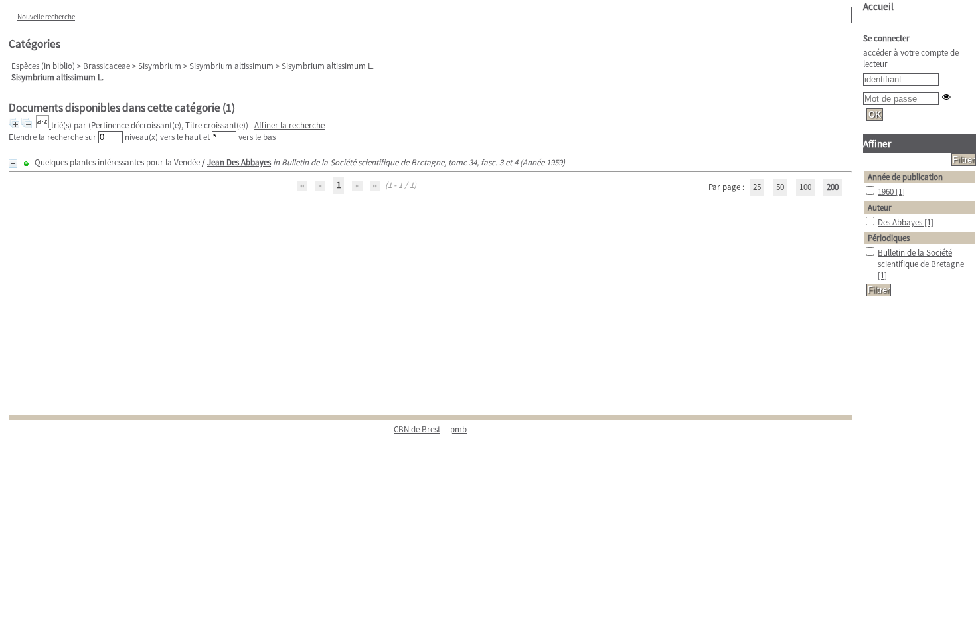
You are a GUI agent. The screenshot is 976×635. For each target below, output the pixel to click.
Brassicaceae (106, 66)
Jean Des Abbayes (239, 162)
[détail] (13, 163)
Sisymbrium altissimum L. (328, 66)
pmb (458, 429)
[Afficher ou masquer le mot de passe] (946, 96)
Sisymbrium (159, 66)
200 (833, 187)
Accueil (878, 6)
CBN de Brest (417, 429)
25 (757, 187)
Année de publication (905, 177)
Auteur (880, 207)
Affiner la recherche (289, 125)
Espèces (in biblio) (43, 66)
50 (780, 187)
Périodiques (889, 238)
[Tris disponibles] (43, 125)
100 (805, 187)
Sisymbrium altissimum (231, 66)
